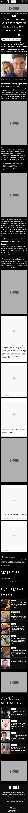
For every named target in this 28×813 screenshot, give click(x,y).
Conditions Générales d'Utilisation (9, 792)
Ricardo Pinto (22, 94)
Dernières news (7, 13)
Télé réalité (6, 578)
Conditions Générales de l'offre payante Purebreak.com (13, 799)
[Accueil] (11, 1)
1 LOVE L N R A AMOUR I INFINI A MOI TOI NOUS (12, 548)
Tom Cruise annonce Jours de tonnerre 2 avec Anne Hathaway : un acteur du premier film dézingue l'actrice (19, 738)
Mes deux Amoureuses (6, 392)
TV (11, 13)
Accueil (2, 13)
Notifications (7, 801)
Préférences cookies (19, 801)
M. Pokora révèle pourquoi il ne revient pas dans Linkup (18, 660)
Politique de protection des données (13, 796)
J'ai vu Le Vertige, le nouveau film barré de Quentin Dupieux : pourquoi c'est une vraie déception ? (18, 653)
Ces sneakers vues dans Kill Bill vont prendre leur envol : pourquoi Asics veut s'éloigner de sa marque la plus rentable (18, 605)
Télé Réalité (15, 13)
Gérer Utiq (13, 801)
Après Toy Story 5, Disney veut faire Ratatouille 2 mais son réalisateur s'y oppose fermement (18, 629)
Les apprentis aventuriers (11, 582)
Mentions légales (5, 794)
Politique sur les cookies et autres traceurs (17, 794)
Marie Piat (8, 557)
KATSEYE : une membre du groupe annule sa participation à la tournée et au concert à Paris (18, 749)
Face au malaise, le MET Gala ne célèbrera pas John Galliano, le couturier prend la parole (19, 714)
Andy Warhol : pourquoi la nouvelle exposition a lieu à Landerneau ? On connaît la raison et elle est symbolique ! (18, 617)
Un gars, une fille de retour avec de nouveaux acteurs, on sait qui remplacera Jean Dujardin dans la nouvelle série (18, 641)
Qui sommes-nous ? (20, 792)
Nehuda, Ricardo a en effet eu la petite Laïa (13, 98)
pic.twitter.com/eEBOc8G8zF (10, 166)
